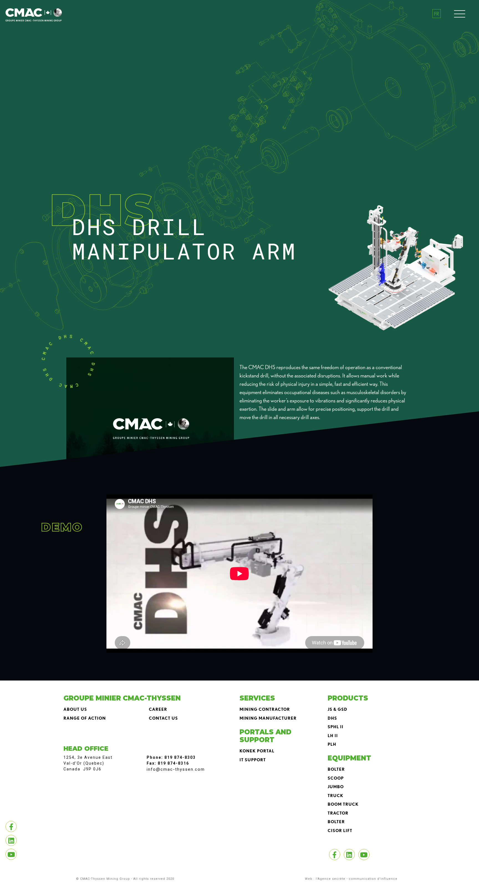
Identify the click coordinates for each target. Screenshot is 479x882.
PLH (332, 744)
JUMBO (336, 786)
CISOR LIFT (340, 830)
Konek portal (257, 751)
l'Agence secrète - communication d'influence (357, 879)
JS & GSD (337, 709)
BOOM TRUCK (343, 804)
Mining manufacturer (268, 718)
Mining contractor (265, 709)
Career (158, 709)
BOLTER (336, 769)
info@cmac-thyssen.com (176, 769)
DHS (332, 718)
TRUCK (335, 795)
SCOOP (336, 778)
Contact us (163, 718)
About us (75, 709)
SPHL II (335, 726)
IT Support (253, 759)
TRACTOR (338, 813)
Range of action (84, 718)
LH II (333, 735)
